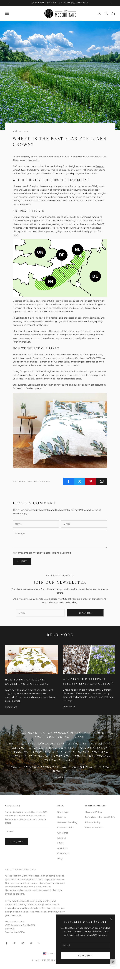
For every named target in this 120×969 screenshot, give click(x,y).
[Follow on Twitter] (14, 943)
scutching (83, 317)
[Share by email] (101, 481)
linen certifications (58, 384)
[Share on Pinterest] (90, 481)
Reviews (61, 837)
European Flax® (93, 354)
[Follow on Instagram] (22, 943)
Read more (11, 707)
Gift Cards (62, 832)
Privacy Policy (78, 510)
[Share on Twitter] (79, 481)
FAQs (60, 843)
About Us (62, 848)
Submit (22, 561)
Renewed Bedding (67, 822)
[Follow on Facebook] (6, 943)
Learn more (82, 3)
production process (88, 384)
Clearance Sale (65, 827)
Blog (60, 858)
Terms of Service (94, 827)
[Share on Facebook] (68, 481)
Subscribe (85, 955)
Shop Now (63, 812)
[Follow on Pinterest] (30, 943)
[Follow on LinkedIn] (39, 943)
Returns (61, 817)
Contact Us (63, 853)
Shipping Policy (93, 812)
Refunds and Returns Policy (100, 817)
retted (79, 308)
